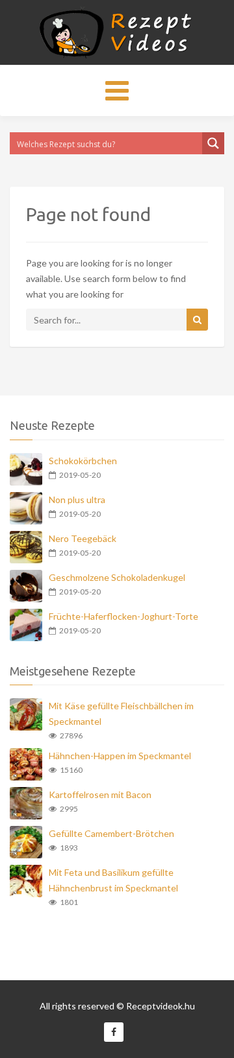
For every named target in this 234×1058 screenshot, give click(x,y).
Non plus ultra (77, 499)
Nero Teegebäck (82, 538)
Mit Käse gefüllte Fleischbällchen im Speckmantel (121, 713)
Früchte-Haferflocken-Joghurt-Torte (123, 616)
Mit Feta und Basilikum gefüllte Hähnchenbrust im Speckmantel (113, 880)
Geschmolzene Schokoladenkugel (117, 577)
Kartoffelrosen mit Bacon (100, 794)
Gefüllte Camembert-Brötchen (111, 833)
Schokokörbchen (83, 460)
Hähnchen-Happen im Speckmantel (120, 755)
